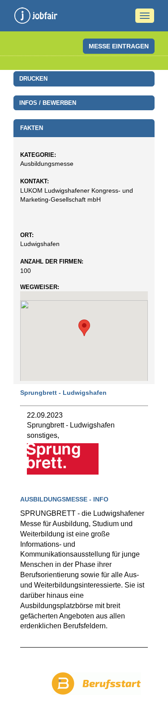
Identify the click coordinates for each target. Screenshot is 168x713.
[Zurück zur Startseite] (35, 17)
